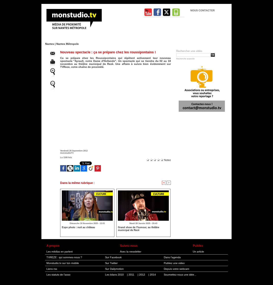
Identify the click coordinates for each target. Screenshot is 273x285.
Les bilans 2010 (114, 274)
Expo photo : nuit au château (78, 227)
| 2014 (152, 274)
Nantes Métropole (67, 43)
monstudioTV (67, 153)
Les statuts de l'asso (58, 274)
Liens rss (51, 268)
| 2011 (131, 274)
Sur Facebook (113, 257)
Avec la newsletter (130, 251)
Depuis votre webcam (176, 268)
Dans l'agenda (172, 257)
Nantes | (50, 43)
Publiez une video (174, 263)
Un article (198, 251)
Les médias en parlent (59, 251)
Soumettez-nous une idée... (180, 274)
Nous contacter (202, 10)
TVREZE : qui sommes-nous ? (64, 257)
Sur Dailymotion (114, 268)
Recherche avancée (185, 59)
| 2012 (142, 274)
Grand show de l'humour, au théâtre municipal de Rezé (138, 228)
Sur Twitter (111, 263)
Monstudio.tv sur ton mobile (62, 263)
